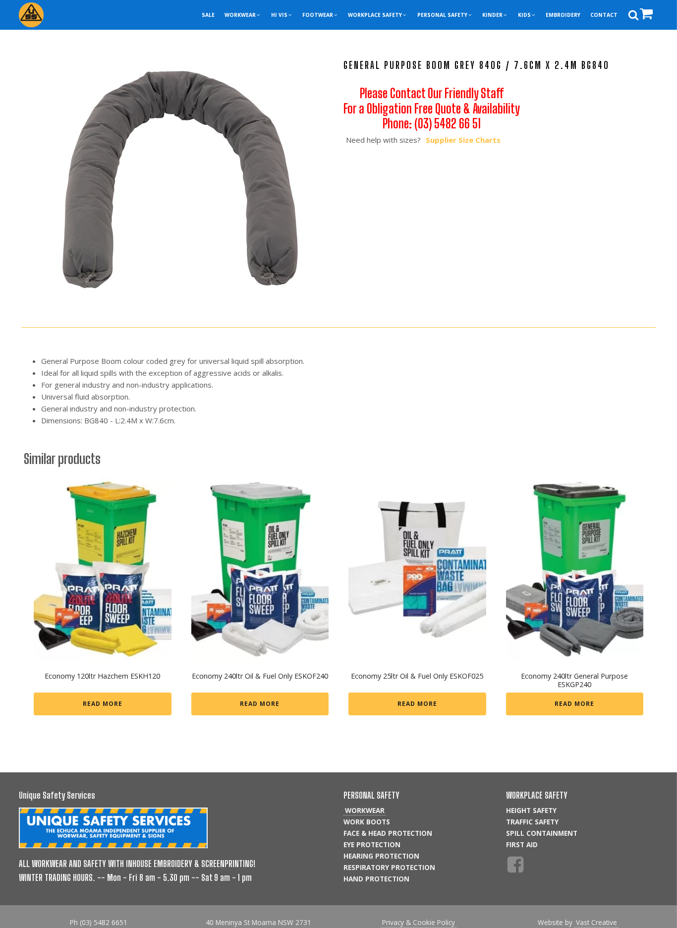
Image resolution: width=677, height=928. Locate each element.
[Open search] (633, 15)
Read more (102, 703)
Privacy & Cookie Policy (418, 922)
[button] (243, 15)
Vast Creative (596, 922)
